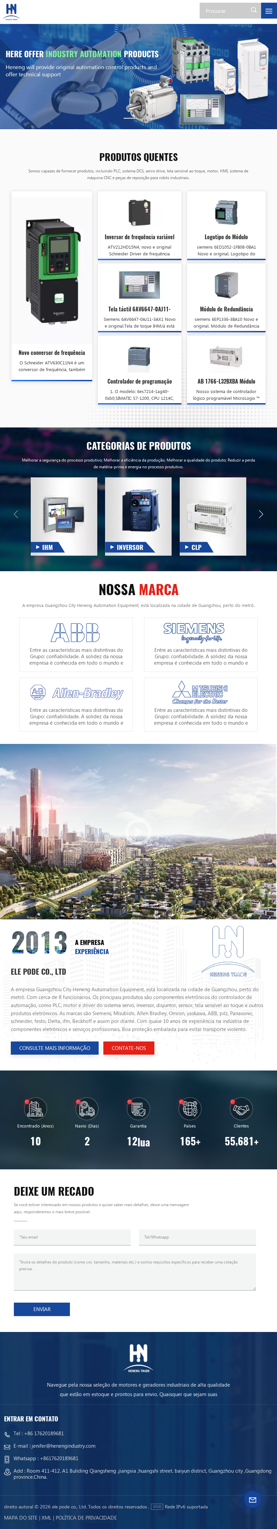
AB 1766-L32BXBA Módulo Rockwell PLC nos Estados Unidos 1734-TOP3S (226, 381)
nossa (139, 590)
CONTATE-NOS (129, 1048)
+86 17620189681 (44, 1433)
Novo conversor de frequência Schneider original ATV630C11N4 (52, 353)
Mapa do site (20, 1517)
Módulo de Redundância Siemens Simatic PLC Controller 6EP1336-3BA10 (226, 309)
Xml (46, 1517)
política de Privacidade (86, 1517)
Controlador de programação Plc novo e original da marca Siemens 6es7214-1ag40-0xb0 (139, 381)
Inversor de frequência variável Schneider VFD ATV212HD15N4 (139, 237)
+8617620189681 (59, 1458)
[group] (138, 74)
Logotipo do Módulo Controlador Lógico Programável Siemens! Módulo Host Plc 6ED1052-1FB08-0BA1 (226, 237)
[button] (130, 118)
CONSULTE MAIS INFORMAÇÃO (54, 1048)
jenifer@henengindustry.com (64, 1445)
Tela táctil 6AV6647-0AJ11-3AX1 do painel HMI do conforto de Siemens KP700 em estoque (139, 309)
